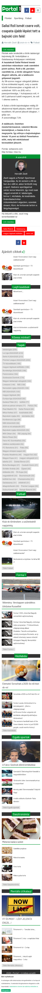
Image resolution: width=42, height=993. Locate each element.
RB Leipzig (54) (24, 433)
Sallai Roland (8, 229)
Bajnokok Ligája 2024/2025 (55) (16, 430)
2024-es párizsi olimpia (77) (14, 405)
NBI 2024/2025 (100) (11, 391)
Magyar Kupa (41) (10, 458)
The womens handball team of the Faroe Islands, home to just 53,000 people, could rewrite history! (25, 724)
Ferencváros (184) (10, 374)
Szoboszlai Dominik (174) (13, 377)
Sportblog (18, 18)
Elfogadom (6, 990)
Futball (28, 18)
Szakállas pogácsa (19, 848)
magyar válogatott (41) (29, 458)
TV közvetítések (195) (12, 363)
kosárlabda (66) (25, 412)
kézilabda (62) (28, 416)
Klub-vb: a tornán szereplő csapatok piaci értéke (26, 319)
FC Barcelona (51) (10, 447)
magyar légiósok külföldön (13, 233)
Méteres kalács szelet (12, 841)
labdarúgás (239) (10, 349)
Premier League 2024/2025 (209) (16, 360)
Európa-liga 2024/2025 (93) (14, 398)
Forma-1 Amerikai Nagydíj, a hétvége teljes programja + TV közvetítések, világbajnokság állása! (26, 625)
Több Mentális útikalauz (12, 965)
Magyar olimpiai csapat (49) (14, 451)
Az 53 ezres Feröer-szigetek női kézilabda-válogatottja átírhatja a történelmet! (25, 715)
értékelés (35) (8, 472)
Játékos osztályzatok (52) (13, 444)
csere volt (29, 233)
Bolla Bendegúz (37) (11, 465)
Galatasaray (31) (9, 482)
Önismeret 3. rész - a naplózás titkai (26, 938)
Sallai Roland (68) (26, 409)
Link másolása (8, 49)
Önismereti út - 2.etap (21, 947)
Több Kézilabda (9, 730)
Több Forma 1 (8, 649)
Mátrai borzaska (19, 857)
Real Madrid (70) (10, 409)
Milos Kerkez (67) (10, 412)
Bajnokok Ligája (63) (11, 416)
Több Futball (8, 568)
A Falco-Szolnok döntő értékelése (18, 764)
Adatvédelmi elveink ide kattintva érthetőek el (23, 986)
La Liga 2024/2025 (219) (13, 353)
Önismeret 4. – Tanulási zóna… (24, 929)
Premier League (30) (29, 486)
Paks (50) (24, 447)
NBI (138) (21, 384)
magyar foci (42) (30, 454)
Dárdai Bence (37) (21, 461)
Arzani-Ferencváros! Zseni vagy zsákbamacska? (24, 301)
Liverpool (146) (9, 384)
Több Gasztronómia (11, 884)
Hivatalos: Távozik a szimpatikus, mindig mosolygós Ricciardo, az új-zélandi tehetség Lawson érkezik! (26, 634)
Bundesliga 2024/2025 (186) (14, 370)
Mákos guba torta (19, 875)
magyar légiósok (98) (11, 395)
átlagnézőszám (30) (11, 486)
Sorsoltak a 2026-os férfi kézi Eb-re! (26, 694)
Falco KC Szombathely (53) (14, 440)
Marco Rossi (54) (10, 437)
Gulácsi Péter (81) (10, 402)
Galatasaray (20, 229)
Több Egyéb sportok (11, 807)
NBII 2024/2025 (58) (11, 423)
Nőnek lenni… (18, 291)
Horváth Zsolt (10, 42)
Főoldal (8, 18)
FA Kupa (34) (21, 472)
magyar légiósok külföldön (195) (16, 367)
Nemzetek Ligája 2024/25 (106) (16, 388)
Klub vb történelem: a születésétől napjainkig (25, 328)
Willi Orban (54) (9, 433)
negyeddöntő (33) (10, 475)
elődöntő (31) (24, 482)
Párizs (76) (32, 405)
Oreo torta (17, 866)
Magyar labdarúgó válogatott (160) (17, 381)
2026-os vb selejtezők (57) (13, 426)
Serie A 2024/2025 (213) (13, 356)
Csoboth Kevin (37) (30, 465)
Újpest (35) (25, 468)
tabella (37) (7, 461)
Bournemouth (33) (26, 475)
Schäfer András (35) (11, 468)
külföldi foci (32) (9, 479)
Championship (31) (26, 479)
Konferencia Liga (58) (12, 419)
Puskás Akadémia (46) (12, 454)
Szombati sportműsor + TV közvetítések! (23, 310)
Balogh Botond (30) (28, 489)
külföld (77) (24, 402)
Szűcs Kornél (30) (10, 489)
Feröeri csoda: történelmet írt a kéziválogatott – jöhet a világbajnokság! (24, 706)
